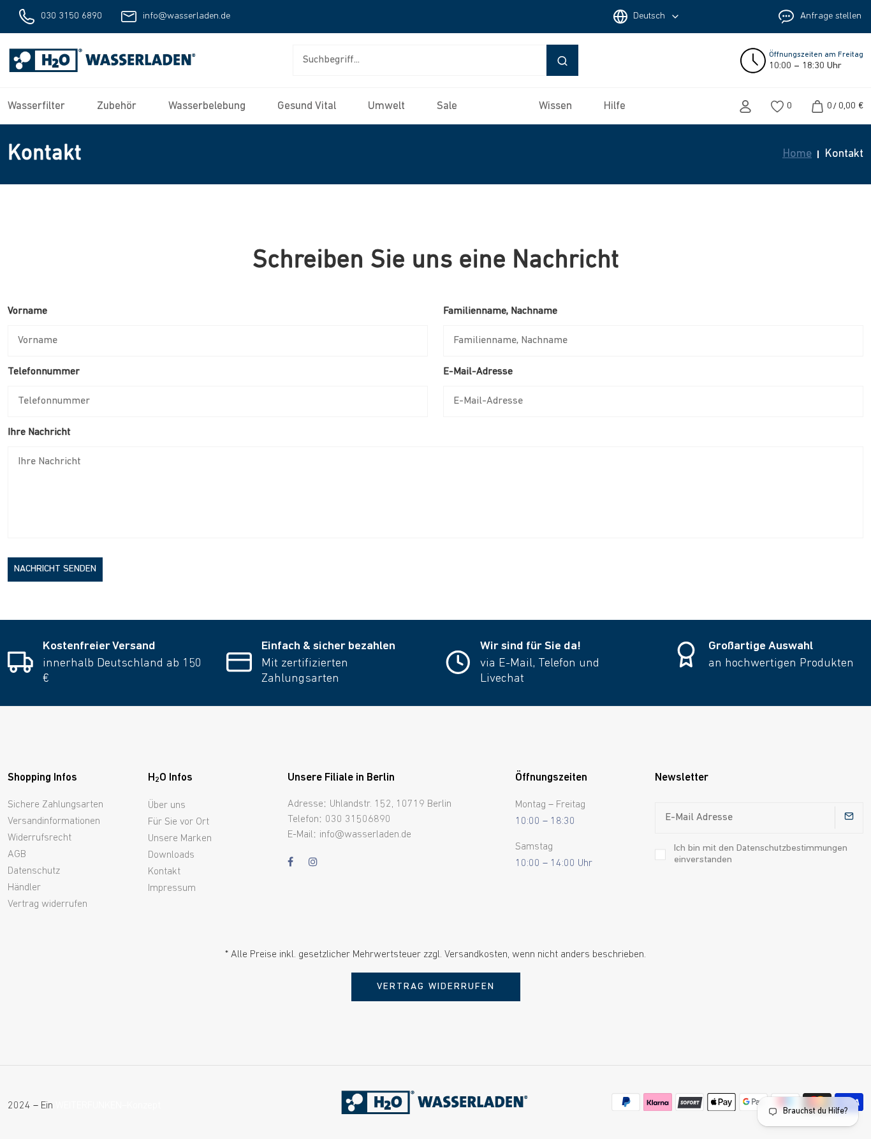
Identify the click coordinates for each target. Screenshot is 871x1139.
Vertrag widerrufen (47, 904)
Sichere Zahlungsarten (55, 805)
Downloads (171, 855)
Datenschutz (34, 871)
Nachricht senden (55, 569)
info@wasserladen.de (186, 16)
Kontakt (164, 872)
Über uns (167, 805)
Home (797, 154)
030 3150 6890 (71, 16)
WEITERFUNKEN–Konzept (108, 1106)
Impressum (172, 888)
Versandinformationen (54, 821)
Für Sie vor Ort (178, 822)
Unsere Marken (180, 839)
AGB (17, 854)
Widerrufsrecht (39, 838)
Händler (24, 888)
